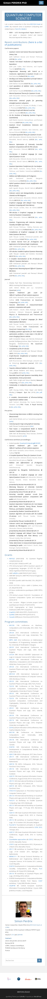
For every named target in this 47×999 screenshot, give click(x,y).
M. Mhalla (32, 105)
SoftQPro (15, 573)
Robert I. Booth (18, 310)
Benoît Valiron (22, 139)
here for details (20, 29)
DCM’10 (11, 866)
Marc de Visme (31, 208)
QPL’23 (11, 681)
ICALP (40, 881)
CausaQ (11, 617)
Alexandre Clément (19, 96)
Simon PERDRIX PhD (15, 2)
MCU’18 (11, 732)
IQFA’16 (11, 764)
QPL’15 (11, 781)
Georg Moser (28, 120)
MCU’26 (11, 625)
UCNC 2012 (38, 827)
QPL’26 (11, 633)
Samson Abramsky (19, 402)
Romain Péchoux (19, 227)
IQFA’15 (11, 786)
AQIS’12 (11, 832)
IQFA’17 (11, 754)
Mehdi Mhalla (17, 419)
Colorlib (22, 997)
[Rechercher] (39, 960)
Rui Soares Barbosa (35, 402)
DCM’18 (11, 747)
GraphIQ (12, 612)
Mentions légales (23, 992)
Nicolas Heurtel (32, 137)
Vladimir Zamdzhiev (26, 171)
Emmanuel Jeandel (24, 178)
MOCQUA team (35, 24)
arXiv (19, 59)
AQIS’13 (11, 813)
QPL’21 (11, 708)
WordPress (37, 997)
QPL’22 (11, 693)
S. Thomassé (13, 108)
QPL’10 (11, 874)
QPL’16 (11, 769)
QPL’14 (11, 796)
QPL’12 (11, 820)
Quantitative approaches (17, 839)
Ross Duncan (17, 361)
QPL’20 (11, 715)
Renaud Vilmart (14, 132)
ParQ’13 (11, 801)
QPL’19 (11, 720)
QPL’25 (11, 647)
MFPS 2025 (13, 640)
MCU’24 (11, 659)
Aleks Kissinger (31, 310)
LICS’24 (11, 655)
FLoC (40, 869)
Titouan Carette (18, 208)
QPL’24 (11, 667)
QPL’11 (11, 849)
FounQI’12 (12, 825)
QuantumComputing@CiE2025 (30, 443)
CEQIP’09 (12, 886)
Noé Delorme (32, 96)
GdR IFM (19, 935)
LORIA (7, 27)
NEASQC (12, 559)
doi (16, 59)
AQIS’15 (11, 776)
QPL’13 (11, 805)
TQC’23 (11, 686)
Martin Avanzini (18, 120)
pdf (41, 392)
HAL (39, 84)
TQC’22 (11, 698)
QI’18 (11, 728)
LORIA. (7, 927)
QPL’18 (11, 740)
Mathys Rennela (33, 227)
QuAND (11, 615)
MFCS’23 (12, 674)
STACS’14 (12, 791)
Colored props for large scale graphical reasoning (24, 424)
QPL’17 (11, 757)
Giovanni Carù (14, 405)
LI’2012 (30, 839)
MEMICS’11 (13, 856)
